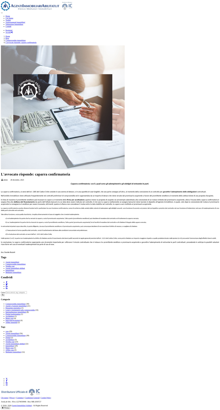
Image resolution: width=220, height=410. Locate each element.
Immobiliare (10, 270)
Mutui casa (9, 318)
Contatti (8, 26)
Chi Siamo (9, 18)
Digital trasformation (13, 314)
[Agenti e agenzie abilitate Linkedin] (7, 383)
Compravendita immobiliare (16, 264)
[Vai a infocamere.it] (21, 396)
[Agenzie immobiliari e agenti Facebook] (7, 381)
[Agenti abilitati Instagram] (7, 385)
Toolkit (8, 20)
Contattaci (20, 398)
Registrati (9, 30)
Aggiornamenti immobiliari (15, 22)
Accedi (8, 32)
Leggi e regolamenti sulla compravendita (20, 310)
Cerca (3, 292)
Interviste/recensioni (13, 320)
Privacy (12, 398)
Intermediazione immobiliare (16, 312)
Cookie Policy (46, 398)
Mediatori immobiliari (13, 272)
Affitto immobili (11, 322)
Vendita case (10, 266)
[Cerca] (3, 295)
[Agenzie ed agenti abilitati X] (7, 379)
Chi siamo (4, 398)
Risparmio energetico (13, 308)
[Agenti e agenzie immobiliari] (67, 375)
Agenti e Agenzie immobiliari (16, 306)
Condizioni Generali (32, 398)
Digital (8, 338)
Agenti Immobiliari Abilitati (22, 406)
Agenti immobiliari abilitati (15, 268)
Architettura (10, 316)
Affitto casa (10, 350)
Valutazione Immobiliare (14, 24)
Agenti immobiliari (12, 262)
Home (8, 16)
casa (7, 331)
